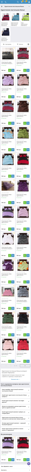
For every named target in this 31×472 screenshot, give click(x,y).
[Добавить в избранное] (14, 48)
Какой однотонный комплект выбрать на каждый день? (13, 412)
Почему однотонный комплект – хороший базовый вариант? (14, 423)
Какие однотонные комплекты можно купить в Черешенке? (12, 429)
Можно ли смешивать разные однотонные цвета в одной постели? (14, 407)
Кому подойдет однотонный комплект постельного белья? (13, 390)
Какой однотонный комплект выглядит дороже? (13, 401)
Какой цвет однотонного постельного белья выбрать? (14, 395)
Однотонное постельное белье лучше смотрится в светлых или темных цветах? (13, 418)
